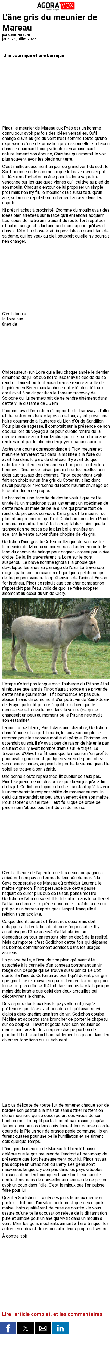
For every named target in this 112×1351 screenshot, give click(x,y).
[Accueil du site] (56, 9)
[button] (8, 1328)
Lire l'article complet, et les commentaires (52, 1314)
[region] (69, 340)
